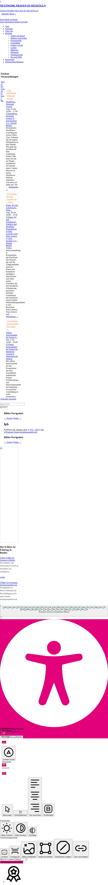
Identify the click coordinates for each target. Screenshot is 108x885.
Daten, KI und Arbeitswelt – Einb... (12, 207)
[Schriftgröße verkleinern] (4, 742)
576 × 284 (34, 430)
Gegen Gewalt (17, 45)
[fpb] (20, 432)
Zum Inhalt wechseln (9, 19)
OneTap (16, 731)
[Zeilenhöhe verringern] (4, 773)
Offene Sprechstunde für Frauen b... (12, 335)
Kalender (9, 29)
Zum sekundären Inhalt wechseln (14, 22)
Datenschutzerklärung (14, 62)
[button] (1, 617)
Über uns (9, 31)
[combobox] (54, 611)
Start (7, 26)
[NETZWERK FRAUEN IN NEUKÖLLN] (19, 11)
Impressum (9, 59)
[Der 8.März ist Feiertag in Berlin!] (9, 560)
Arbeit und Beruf (18, 36)
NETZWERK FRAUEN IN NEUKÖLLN (23, 5)
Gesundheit (15, 43)
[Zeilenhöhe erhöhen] (4, 765)
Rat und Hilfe (16, 57)
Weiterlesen (12, 317)
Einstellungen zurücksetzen (11, 862)
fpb (42, 430)
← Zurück (8, 418)
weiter (2, 577)
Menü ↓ (12, 14)
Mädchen (14, 50)
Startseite (5, 14)
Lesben (14, 48)
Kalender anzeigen (8, 399)
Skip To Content (7, 859)
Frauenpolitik (16, 40)
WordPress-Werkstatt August (11, 104)
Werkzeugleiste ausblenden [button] (11, 737)
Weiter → (17, 418)
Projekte (8, 33)
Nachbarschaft (17, 55)
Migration (15, 52)
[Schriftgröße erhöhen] (4, 733)
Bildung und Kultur (19, 38)
